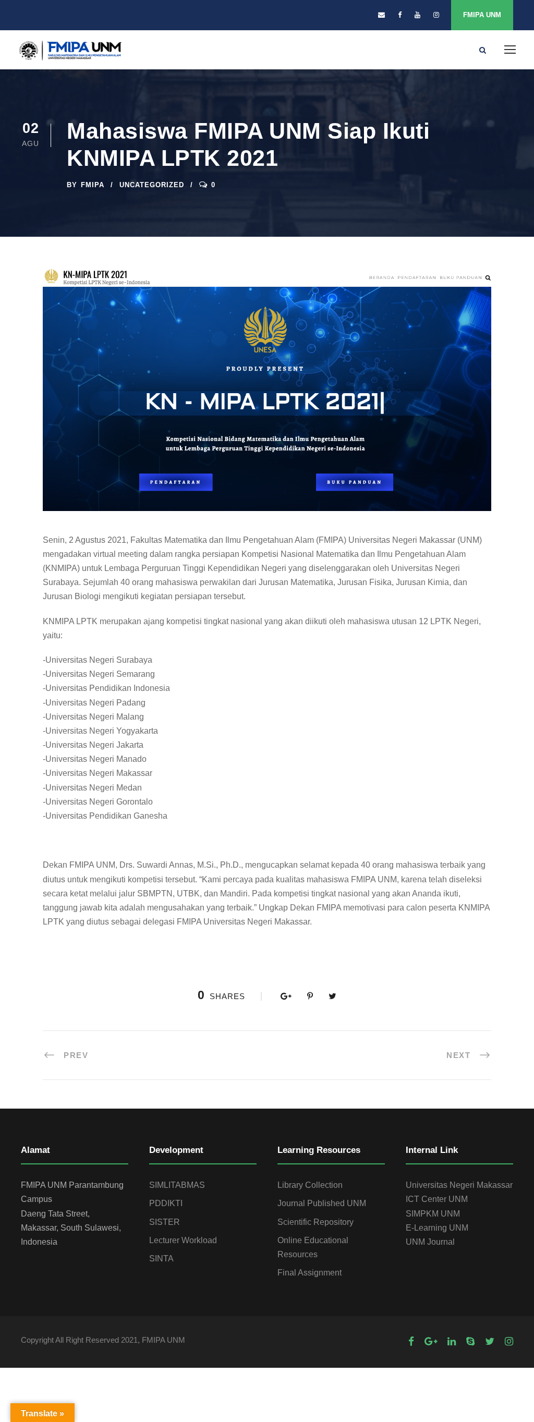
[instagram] (436, 15)
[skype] (470, 1341)
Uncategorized (151, 185)
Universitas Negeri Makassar (459, 1185)
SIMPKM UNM (433, 1213)
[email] (381, 15)
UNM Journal (430, 1241)
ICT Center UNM (437, 1199)
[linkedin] (451, 1341)
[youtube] (417, 15)
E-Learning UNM (437, 1227)
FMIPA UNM (482, 15)
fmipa (92, 185)
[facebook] (400, 15)
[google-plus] (430, 1341)
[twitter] (489, 1341)
